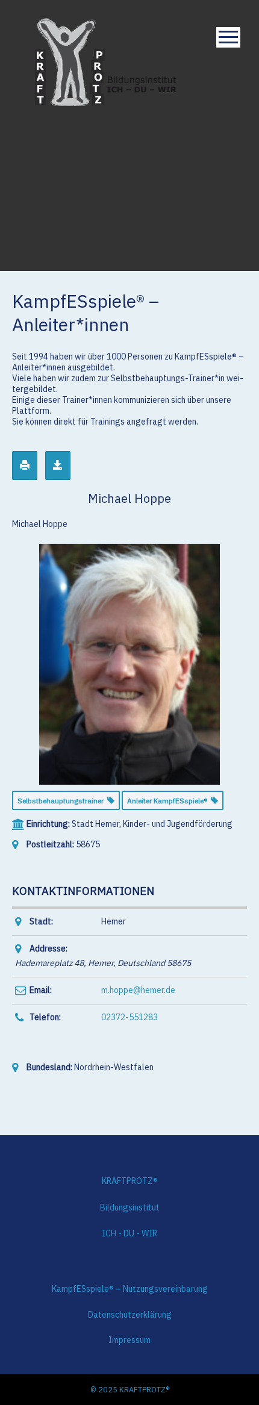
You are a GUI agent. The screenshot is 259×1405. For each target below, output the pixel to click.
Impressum (129, 1340)
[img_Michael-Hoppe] (129, 663)
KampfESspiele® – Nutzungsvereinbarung (130, 1288)
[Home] (106, 60)
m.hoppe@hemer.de (138, 990)
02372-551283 (129, 1017)
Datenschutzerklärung (130, 1314)
